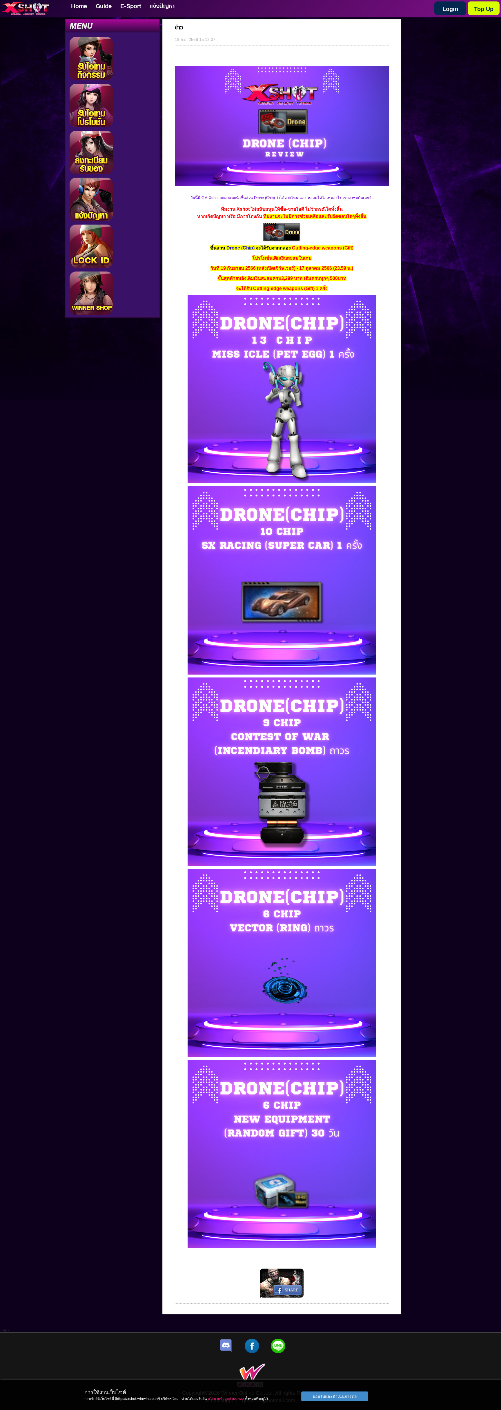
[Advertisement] (136, 122)
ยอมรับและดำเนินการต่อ (335, 1396)
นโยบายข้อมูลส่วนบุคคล (226, 1398)
